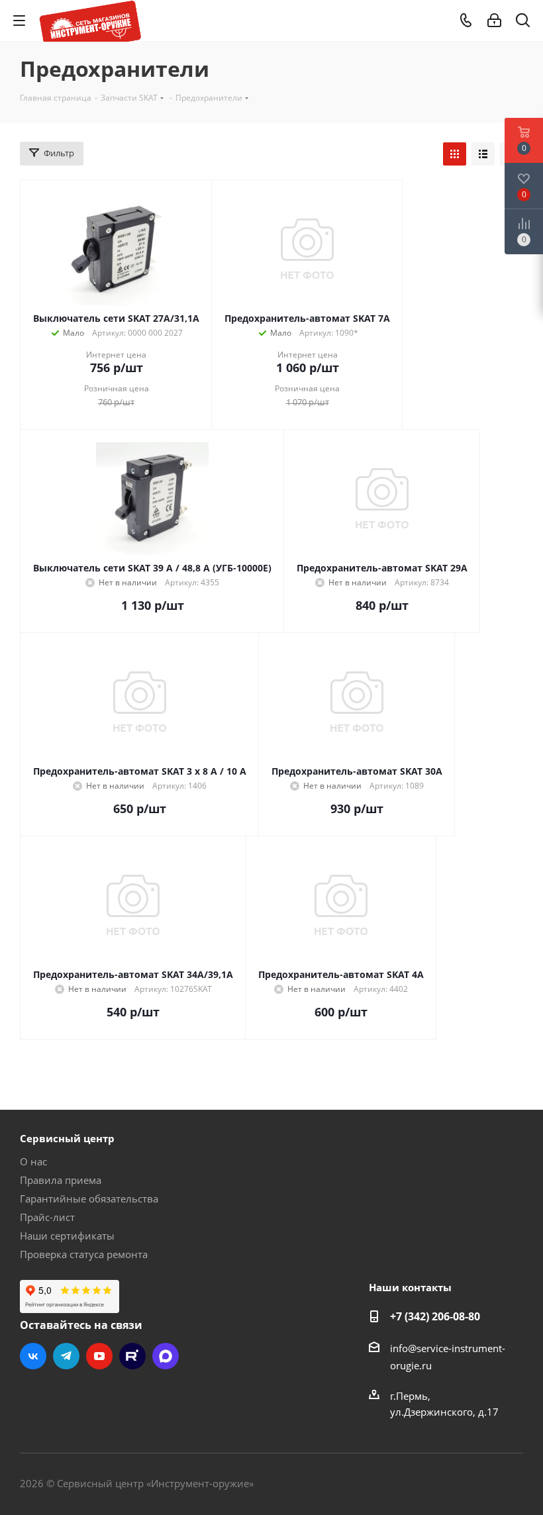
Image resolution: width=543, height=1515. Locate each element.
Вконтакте (33, 1356)
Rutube (132, 1356)
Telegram (66, 1356)
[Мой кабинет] (494, 20)
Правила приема (60, 1180)
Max (165, 1356)
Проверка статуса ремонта (84, 1254)
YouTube (99, 1356)
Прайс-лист (47, 1217)
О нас (33, 1161)
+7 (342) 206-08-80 (435, 1316)
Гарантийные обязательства (89, 1198)
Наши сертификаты (67, 1235)
